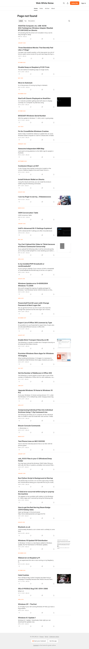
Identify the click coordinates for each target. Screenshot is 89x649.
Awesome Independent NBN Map (31, 149)
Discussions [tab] (31, 21)
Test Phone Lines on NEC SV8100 (31, 441)
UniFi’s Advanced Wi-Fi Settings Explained (35, 228)
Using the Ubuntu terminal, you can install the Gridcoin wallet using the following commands (34, 182)
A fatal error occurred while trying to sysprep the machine (36, 493)
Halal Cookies (23, 575)
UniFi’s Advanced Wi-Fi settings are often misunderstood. (35, 231)
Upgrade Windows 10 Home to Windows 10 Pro (35, 391)
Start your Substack (40, 641)
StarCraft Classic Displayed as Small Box (34, 98)
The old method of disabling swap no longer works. (33, 70)
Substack (36, 645)
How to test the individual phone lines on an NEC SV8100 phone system (35, 444)
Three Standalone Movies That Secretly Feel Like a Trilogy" (35, 49)
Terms (46, 636)
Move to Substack (25, 83)
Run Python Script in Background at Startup (35, 478)
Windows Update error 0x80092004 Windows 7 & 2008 (33, 284)
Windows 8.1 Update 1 (27, 618)
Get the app (53, 641)
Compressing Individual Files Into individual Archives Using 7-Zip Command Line (35, 411)
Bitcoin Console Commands (29, 426)
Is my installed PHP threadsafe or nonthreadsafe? (31, 265)
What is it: (21, 591)
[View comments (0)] (31, 39)
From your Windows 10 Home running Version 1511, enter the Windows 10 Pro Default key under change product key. (36, 396)
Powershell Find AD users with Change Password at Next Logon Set (33, 304)
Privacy (42, 636)
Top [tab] (25, 21)
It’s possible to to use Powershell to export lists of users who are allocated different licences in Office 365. (36, 326)
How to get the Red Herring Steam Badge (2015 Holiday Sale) (34, 508)
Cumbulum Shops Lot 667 (28, 166)
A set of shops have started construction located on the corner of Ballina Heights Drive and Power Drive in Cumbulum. (34, 169)
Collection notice (54, 636)
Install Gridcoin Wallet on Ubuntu (31, 179)
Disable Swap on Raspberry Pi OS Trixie (33, 67)
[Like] (19, 39)
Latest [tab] (21, 21)
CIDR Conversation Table (28, 213)
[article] (44, 32)
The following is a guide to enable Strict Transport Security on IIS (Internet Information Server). (36, 343)
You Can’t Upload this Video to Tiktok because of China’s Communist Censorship (36, 245)
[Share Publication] (67, 3)
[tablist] (27, 21)
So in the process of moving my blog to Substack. (33, 85)
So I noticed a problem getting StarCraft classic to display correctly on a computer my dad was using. (35, 101)
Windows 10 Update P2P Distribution (33, 540)
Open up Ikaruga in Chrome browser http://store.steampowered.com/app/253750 (31, 513)
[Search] (64, 3)
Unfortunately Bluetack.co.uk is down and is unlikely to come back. (36, 530)
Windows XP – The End (27, 604)
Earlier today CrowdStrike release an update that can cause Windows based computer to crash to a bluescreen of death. (36, 134)
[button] (36, 8)
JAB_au (25, 36)
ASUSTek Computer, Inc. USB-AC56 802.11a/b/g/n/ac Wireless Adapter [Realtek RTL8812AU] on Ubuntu (35, 28)
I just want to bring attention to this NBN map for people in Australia (35, 152)
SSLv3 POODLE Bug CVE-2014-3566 (33, 589)
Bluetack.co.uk (24, 527)
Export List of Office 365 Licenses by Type (35, 323)
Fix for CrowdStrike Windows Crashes (33, 131)
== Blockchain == (23, 428)
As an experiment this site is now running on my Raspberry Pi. (36, 561)
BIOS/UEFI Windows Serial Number (32, 116)
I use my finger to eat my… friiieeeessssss (34, 197)
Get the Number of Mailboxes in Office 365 (35, 373)
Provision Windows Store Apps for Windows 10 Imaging (36, 354)
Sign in (83, 3)
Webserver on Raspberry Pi (29, 558)
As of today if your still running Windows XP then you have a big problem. (36, 607)
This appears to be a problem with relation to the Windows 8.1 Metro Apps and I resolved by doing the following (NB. (35, 497)
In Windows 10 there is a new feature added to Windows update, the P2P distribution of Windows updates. (35, 544)
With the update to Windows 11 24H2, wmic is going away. (35, 118)
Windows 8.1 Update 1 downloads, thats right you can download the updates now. (34, 621)
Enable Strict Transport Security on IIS (33, 340)
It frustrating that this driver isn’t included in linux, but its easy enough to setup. (35, 33)
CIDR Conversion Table (25, 215)
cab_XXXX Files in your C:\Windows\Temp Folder (35, 460)
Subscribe (74, 3)
